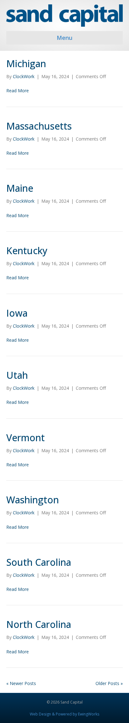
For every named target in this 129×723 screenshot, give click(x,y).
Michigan (26, 63)
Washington (32, 499)
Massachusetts (39, 126)
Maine (19, 188)
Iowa (17, 313)
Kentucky (27, 250)
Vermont (25, 437)
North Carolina (38, 624)
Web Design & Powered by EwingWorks (64, 714)
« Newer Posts (21, 683)
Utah (17, 375)
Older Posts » (109, 683)
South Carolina (38, 562)
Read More (17, 91)
